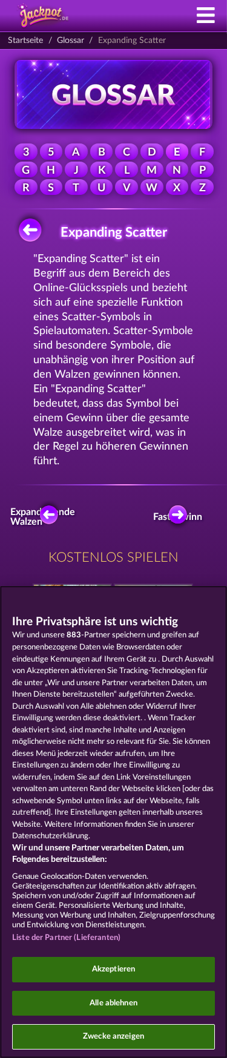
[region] (113, 822)
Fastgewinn (181, 517)
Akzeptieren (113, 969)
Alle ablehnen (113, 1003)
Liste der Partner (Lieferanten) (66, 938)
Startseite (25, 40)
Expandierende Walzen (46, 517)
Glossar (70, 40)
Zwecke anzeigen (113, 1036)
